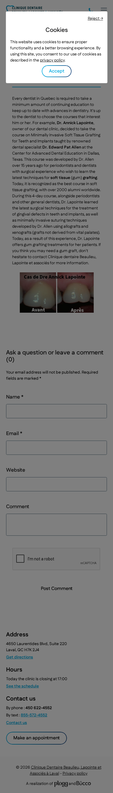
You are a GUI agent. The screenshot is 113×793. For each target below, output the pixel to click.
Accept (56, 71)
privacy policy (52, 60)
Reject (95, 18)
